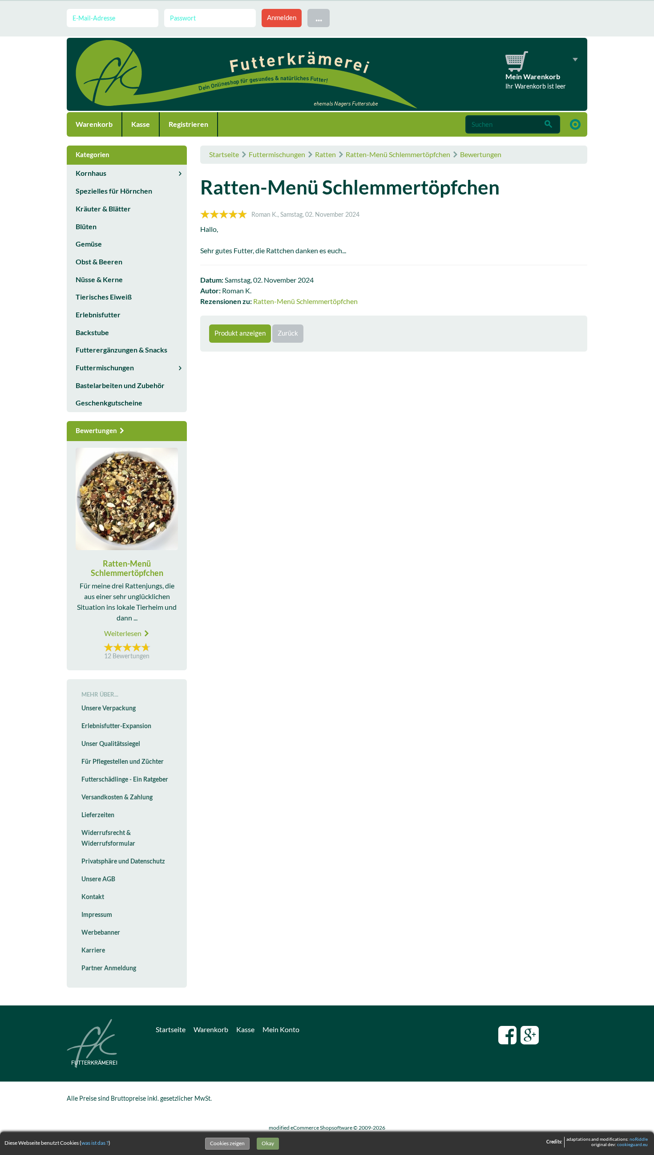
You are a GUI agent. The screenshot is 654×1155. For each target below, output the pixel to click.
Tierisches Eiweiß (104, 297)
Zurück (288, 333)
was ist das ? (95, 1143)
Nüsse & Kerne (99, 280)
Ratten (325, 154)
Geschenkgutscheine (109, 403)
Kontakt (92, 896)
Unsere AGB (98, 879)
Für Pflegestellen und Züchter (122, 761)
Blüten (86, 227)
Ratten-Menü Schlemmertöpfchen (398, 154)
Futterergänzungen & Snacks (121, 350)
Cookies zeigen (227, 1143)
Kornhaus (91, 173)
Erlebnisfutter (98, 315)
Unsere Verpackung (108, 708)
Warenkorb (94, 124)
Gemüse (89, 244)
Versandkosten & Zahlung (117, 797)
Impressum (96, 914)
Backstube (92, 332)
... (318, 18)
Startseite (224, 154)
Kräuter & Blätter (103, 209)
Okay (268, 1143)
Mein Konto (280, 1029)
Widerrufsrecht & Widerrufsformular (108, 838)
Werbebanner (100, 932)
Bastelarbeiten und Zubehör (120, 385)
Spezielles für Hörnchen (114, 191)
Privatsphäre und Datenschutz (123, 861)
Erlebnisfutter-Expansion (116, 725)
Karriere (93, 950)
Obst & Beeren (99, 262)
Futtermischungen (277, 154)
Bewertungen (480, 154)
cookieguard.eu (632, 1144)
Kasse (140, 124)
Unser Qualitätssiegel (110, 743)
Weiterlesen (123, 633)
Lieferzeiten (97, 815)
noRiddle (639, 1139)
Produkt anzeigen (240, 333)
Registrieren (188, 124)
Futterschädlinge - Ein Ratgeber (124, 779)
